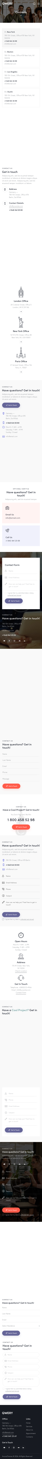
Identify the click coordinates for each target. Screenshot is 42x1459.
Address (21, 962)
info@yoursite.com (16, 206)
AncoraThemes (7, 1456)
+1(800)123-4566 (25, 987)
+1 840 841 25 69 (9, 1436)
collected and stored (14, 595)
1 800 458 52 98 (21, 819)
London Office (21, 301)
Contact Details (16, 203)
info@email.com (11, 436)
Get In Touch (21, 984)
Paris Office (21, 361)
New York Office (21, 331)
